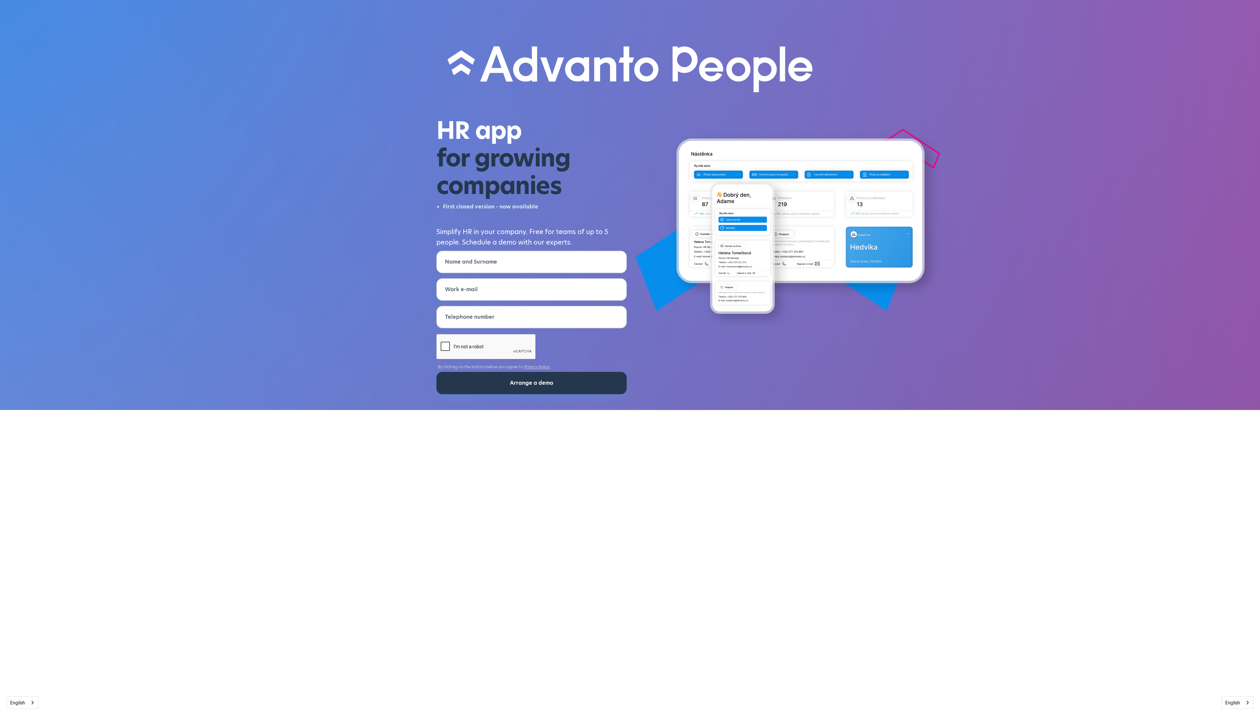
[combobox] (22, 702)
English (17, 703)
